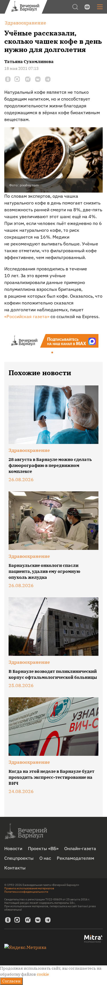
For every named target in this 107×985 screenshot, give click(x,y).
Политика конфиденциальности (26, 892)
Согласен (11, 981)
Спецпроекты (19, 858)
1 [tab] (52, 352)
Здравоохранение (29, 450)
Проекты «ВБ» (43, 848)
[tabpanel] (53, 341)
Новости (13, 848)
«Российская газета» (26, 316)
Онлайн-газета (80, 848)
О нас (45, 858)
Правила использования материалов (29, 888)
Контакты (15, 868)
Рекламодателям (75, 858)
